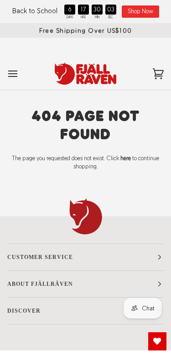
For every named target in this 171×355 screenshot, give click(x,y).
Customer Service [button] (40, 257)
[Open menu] (21, 73)
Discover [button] (24, 311)
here (125, 158)
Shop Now (140, 11)
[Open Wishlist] (157, 341)
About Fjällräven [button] (40, 284)
